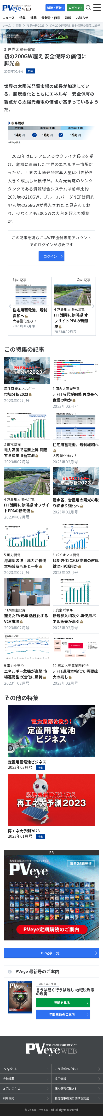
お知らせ (82, 17)
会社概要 (8, 1078)
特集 (22, 17)
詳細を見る (62, 1002)
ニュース (8, 17)
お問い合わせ (11, 1088)
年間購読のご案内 (62, 1014)
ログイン (74, 8)
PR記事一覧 (50, 953)
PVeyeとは (10, 1069)
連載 (33, 17)
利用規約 (8, 1098)
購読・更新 (54, 8)
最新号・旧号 (50, 17)
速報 (68, 17)
